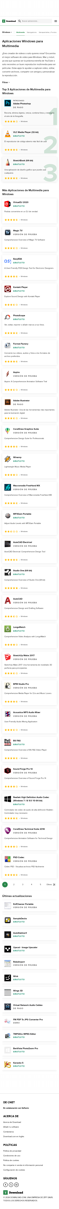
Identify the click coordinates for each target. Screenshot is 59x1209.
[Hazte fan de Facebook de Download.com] (5, 1184)
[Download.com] (9, 21)
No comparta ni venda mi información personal (23, 1165)
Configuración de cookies (14, 1170)
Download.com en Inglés (13, 1136)
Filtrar (5, 82)
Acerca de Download (12, 1122)
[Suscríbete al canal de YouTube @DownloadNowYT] (16, 1184)
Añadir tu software (11, 1127)
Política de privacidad (12, 1151)
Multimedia (20, 32)
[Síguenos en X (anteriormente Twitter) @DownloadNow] (11, 1184)
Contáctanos (8, 1132)
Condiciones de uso (11, 1155)
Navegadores (32, 32)
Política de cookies (11, 1160)
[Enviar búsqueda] (19, 21)
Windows (6, 32)
